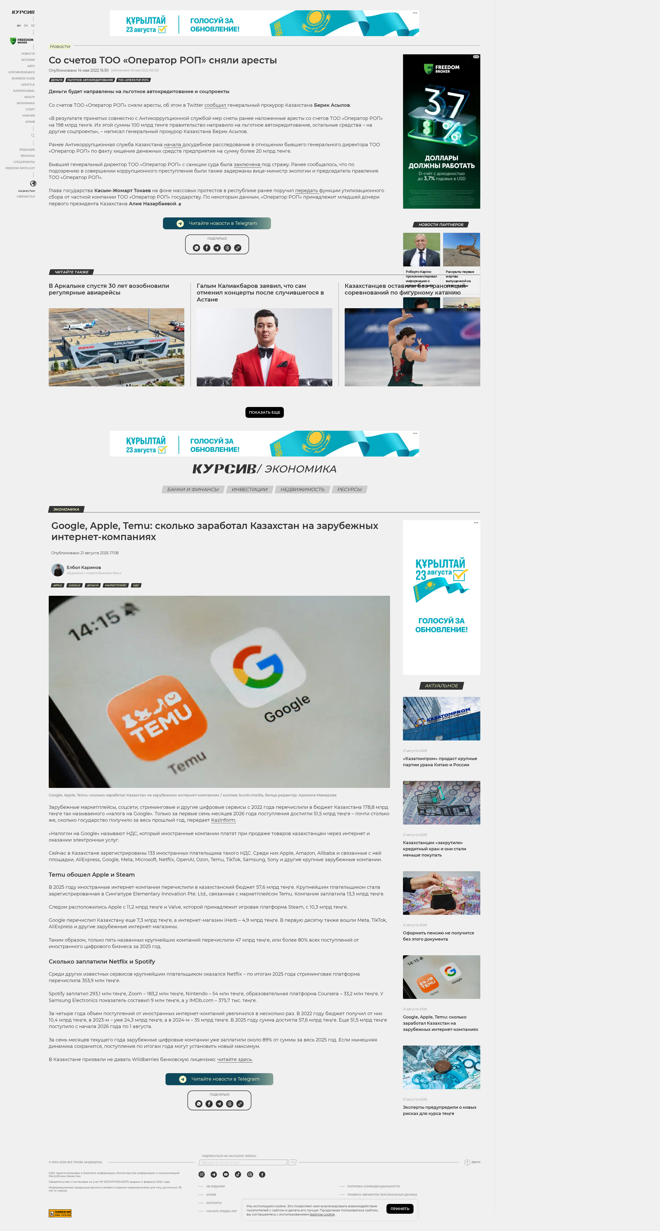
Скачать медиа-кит (221, 1211)
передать (307, 190)
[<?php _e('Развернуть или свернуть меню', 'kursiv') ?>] (33, 183)
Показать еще (264, 412)
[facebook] (262, 1174)
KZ (33, 25)
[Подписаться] (292, 1162)
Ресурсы (349, 489)
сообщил (215, 105)
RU (19, 25)
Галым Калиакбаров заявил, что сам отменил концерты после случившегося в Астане (260, 292)
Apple (57, 585)
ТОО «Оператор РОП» (133, 80)
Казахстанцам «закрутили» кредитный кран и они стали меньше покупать (434, 849)
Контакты (214, 1203)
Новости (28, 53)
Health (29, 97)
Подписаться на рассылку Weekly (229, 1156)
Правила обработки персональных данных (382, 1194)
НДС (136, 585)
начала (173, 145)
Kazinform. (223, 820)
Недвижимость (302, 489)
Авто (31, 66)
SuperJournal (24, 91)
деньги (56, 80)
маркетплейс (116, 585)
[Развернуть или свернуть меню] (33, 136)
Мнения (28, 115)
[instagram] (202, 1174)
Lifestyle (28, 84)
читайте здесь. (235, 1059)
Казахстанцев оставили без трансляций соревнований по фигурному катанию (405, 289)
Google (74, 585)
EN (26, 25)
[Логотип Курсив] (23, 12)
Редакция (27, 149)
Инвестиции (249, 489)
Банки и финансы (193, 489)
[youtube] (226, 1174)
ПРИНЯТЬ (400, 1208)
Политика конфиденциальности (373, 1186)
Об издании (215, 1186)
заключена (248, 164)
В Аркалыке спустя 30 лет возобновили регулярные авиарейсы (109, 289)
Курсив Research (22, 72)
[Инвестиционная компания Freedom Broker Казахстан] (21, 41)
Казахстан (26, 191)
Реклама (28, 156)
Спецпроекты (24, 162)
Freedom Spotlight (20, 168)
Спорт (30, 109)
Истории (28, 60)
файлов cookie (322, 1214)
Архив (30, 122)
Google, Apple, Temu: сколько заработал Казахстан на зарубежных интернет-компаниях (440, 1023)
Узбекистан (25, 196)
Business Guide (23, 78)
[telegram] (214, 1174)
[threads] (250, 1174)
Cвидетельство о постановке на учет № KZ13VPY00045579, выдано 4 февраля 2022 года (109, 1182)
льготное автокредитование (90, 80)
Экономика (25, 103)
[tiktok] (238, 1174)
